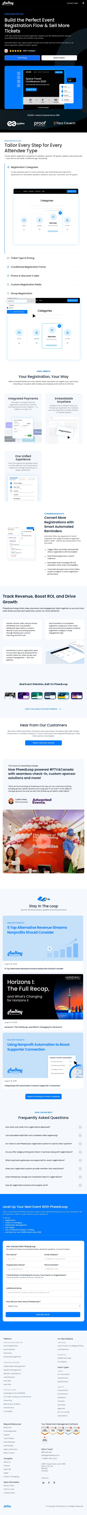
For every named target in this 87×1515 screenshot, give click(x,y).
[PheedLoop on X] (54, 1483)
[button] (83, 3)
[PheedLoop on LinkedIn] (43, 1483)
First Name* (11, 1255)
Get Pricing (22, 58)
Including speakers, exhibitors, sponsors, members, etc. (25, 1277)
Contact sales (72, 3)
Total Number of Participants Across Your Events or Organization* (36, 1275)
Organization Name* (15, 1265)
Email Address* (51, 1255)
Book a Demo (59, 58)
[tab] (43, 209)
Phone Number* (52, 1265)
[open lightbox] (43, 841)
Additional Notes (14, 1288)
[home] (8, 3)
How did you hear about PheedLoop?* (23, 1302)
